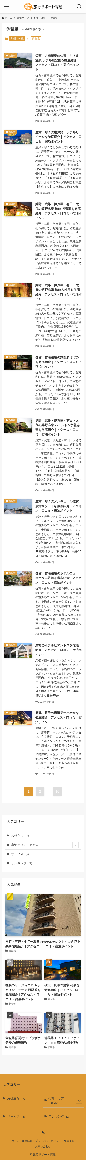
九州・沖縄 (17, 38)
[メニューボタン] (6, 6)
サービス (20, 854)
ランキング (21, 863)
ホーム (15, 1140)
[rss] (43, 1133)
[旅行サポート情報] (43, 6)
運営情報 (27, 1140)
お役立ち (20, 835)
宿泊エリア (24, 845)
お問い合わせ (43, 1146)
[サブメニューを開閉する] (75, 845)
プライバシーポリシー (48, 1140)
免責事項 (69, 1140)
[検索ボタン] (79, 6)
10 (57, 791)
